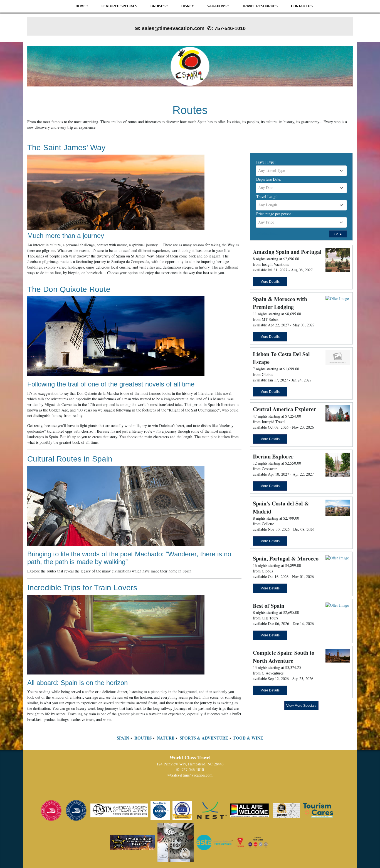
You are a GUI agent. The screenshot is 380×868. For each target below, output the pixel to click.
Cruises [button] (158, 6)
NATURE (165, 738)
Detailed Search (268, 233)
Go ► (338, 234)
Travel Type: (266, 162)
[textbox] (301, 170)
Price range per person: (274, 213)
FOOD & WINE (248, 738)
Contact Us (302, 6)
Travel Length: (268, 196)
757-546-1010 (193, 769)
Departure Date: (268, 179)
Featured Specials (119, 6)
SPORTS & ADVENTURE (204, 738)
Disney (187, 6)
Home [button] (81, 6)
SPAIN (123, 738)
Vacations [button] (216, 6)
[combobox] (301, 170)
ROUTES (143, 738)
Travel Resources (260, 6)
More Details (270, 282)
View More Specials (301, 706)
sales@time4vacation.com (192, 775)
